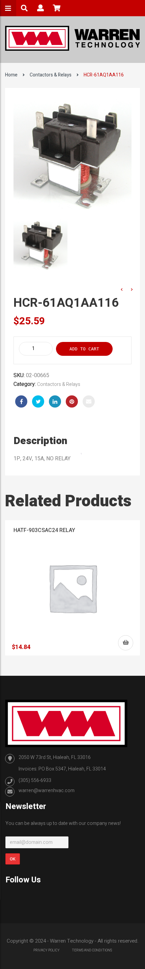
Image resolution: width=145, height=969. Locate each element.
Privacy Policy (46, 950)
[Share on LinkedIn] (55, 401)
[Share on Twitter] (38, 401)
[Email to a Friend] (89, 401)
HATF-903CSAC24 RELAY (44, 530)
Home (11, 74)
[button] (125, 642)
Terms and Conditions (92, 950)
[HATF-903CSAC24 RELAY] (72, 588)
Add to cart (84, 348)
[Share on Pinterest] (72, 401)
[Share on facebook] (21, 401)
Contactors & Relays (50, 74)
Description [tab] (40, 441)
